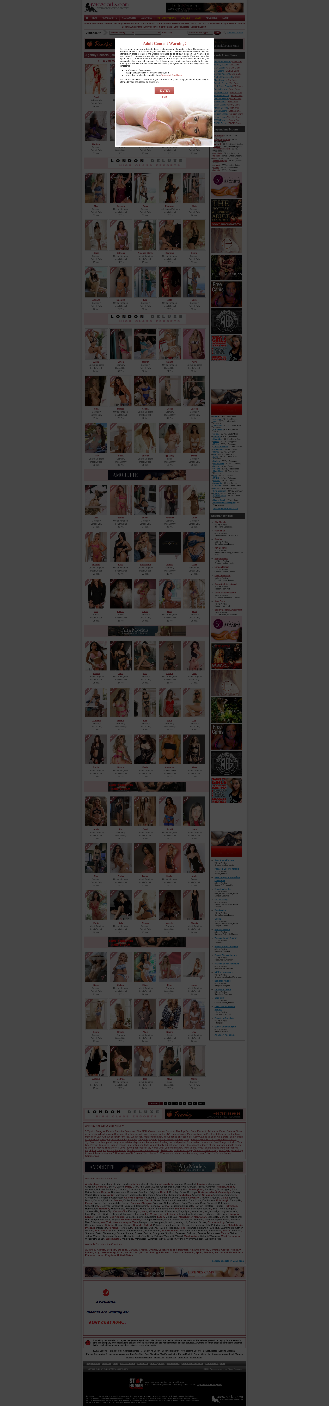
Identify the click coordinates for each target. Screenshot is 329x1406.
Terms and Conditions (171, 75)
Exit (164, 97)
